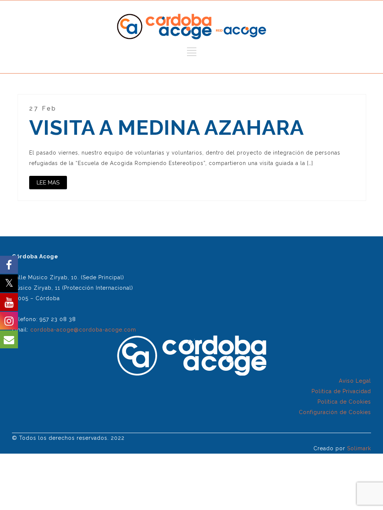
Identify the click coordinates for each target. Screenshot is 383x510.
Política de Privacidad (341, 391)
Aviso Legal (355, 381)
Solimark (359, 448)
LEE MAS (48, 182)
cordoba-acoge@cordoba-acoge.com (83, 330)
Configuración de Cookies (335, 412)
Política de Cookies (344, 402)
